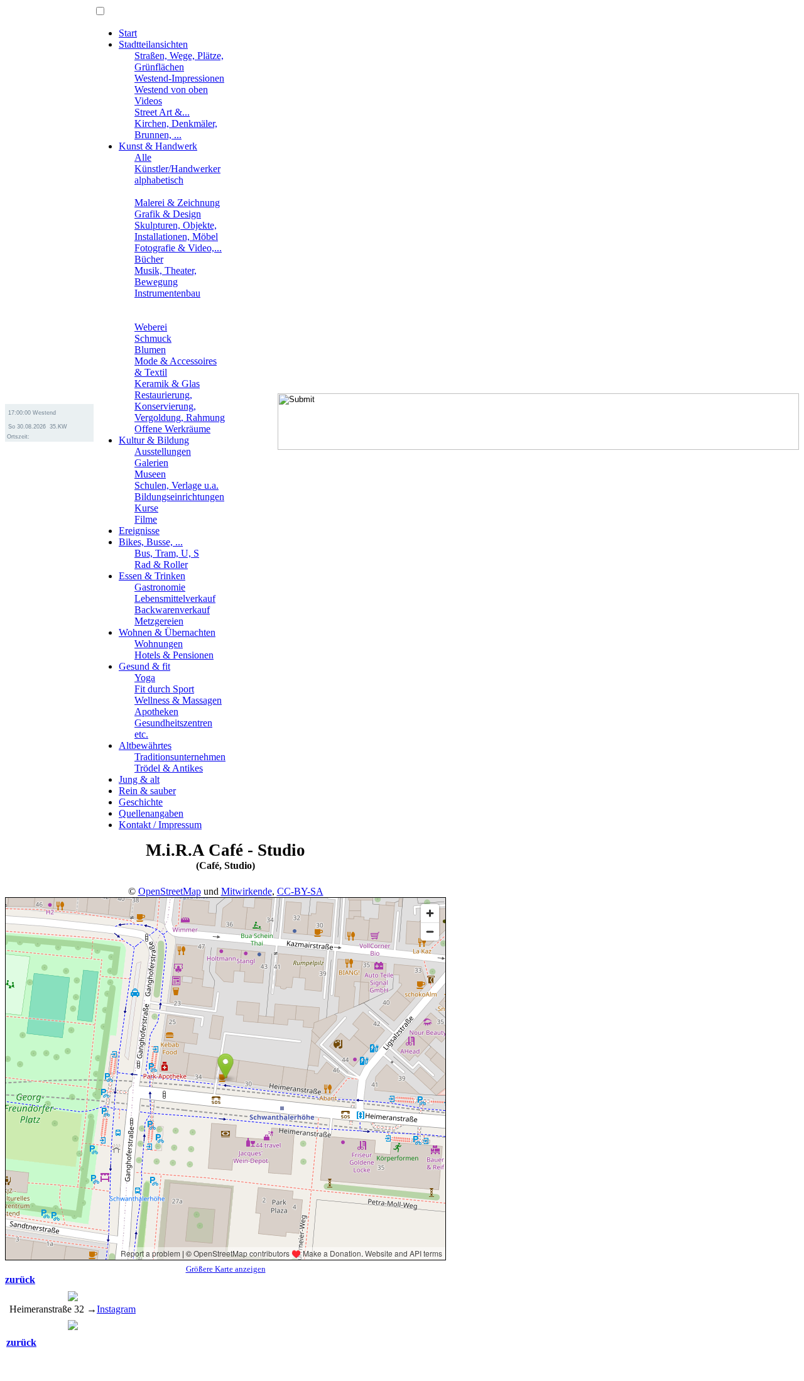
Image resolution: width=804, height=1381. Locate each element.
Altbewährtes (145, 745)
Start (128, 33)
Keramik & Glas (167, 383)
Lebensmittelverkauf (174, 598)
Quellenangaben (151, 813)
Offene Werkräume (172, 428)
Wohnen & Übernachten (167, 632)
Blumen (150, 349)
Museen (150, 474)
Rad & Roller (161, 564)
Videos (148, 101)
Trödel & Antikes (168, 768)
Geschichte (141, 802)
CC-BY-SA (300, 891)
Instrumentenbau (167, 293)
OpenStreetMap (169, 891)
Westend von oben (171, 89)
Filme (145, 519)
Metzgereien (158, 621)
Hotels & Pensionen (174, 655)
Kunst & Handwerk (158, 146)
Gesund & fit (144, 666)
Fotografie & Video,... (178, 248)
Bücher (148, 259)
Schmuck (152, 338)
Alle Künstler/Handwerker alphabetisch (177, 168)
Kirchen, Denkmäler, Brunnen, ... (175, 129)
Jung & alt (139, 779)
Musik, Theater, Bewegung (165, 276)
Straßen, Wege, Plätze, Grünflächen (179, 61)
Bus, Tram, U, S (166, 553)
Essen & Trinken (152, 575)
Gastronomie (159, 587)
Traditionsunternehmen (179, 756)
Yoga (144, 677)
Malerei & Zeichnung (177, 202)
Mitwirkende (246, 891)
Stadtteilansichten (153, 44)
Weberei (150, 327)
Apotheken (156, 711)
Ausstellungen (162, 451)
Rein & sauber (147, 790)
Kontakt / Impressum (160, 824)
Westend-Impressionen (179, 78)
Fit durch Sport (164, 689)
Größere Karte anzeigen (226, 1269)
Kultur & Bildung (154, 440)
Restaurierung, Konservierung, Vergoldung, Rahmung (179, 406)
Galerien (151, 462)
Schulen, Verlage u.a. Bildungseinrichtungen (179, 491)
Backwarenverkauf (172, 609)
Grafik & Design (167, 214)
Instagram (116, 1309)
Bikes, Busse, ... (151, 542)
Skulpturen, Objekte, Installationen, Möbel (176, 231)
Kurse (146, 508)
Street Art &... (162, 112)
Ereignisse (139, 530)
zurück (20, 1279)
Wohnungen (158, 643)
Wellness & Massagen (178, 700)
